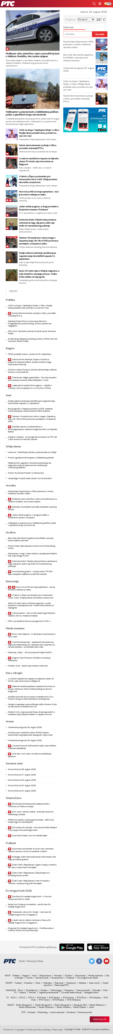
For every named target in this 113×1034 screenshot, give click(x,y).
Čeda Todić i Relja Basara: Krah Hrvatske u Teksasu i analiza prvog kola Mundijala (29, 882)
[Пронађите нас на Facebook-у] (99, 961)
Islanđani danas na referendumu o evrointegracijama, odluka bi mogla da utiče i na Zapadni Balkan (32, 429)
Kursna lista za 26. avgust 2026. (22, 780)
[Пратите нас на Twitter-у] (92, 961)
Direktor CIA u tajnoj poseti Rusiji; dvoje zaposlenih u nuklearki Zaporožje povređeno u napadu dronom (31, 713)
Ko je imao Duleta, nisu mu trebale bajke (29, 835)
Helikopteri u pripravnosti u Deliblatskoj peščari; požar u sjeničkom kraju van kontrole (32, 113)
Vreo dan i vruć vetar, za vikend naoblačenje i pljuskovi (30, 755)
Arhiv (91, 1007)
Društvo (11, 532)
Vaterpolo (71, 983)
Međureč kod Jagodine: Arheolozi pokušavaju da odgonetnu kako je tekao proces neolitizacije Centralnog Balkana (29, 465)
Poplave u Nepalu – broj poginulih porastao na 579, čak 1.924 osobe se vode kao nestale (32, 438)
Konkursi (71, 1012)
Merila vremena (15, 628)
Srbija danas (13, 446)
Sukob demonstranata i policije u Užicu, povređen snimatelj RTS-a (32, 314)
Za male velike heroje (71, 992)
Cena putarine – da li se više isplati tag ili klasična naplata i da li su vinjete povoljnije (31, 614)
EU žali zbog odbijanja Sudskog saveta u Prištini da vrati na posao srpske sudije (32, 340)
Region (10, 348)
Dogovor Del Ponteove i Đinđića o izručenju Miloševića (29, 659)
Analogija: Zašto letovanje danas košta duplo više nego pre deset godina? (32, 858)
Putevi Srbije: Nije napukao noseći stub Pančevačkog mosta (31, 547)
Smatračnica (13, 798)
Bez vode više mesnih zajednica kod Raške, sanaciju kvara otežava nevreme (31, 539)
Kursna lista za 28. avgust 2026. (22, 769)
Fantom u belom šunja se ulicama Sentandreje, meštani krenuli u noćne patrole (32, 370)
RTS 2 (22, 997)
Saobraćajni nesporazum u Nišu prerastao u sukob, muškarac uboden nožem (31, 492)
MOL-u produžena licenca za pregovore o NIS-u (29, 621)
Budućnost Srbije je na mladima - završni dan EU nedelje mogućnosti (29, 905)
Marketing (43, 1012)
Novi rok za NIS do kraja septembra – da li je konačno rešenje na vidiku (31, 588)
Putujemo (69, 990)
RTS (23, 1012)
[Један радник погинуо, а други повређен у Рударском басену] (12, 211)
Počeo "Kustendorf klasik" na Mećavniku (26, 473)
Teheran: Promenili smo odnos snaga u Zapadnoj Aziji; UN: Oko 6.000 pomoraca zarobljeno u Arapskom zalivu (38, 240)
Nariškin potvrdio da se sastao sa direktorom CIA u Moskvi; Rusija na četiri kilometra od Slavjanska (30, 698)
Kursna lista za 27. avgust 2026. (22, 774)
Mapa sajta (99, 1019)
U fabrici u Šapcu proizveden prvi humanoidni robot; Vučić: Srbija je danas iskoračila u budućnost (38, 179)
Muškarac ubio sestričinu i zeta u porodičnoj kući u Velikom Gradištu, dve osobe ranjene (32, 55)
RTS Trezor (44, 999)
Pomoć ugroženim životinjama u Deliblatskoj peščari (31, 457)
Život (20, 990)
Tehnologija (56, 990)
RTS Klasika (95, 997)
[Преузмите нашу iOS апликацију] (98, 947)
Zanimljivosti (32, 990)
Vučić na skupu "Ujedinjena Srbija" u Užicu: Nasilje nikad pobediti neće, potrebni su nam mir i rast (39, 133)
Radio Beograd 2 (43, 1005)
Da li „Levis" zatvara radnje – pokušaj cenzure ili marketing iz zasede (30, 813)
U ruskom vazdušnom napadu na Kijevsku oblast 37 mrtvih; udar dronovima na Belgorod (39, 161)
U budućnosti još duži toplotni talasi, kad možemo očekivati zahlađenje (32, 747)
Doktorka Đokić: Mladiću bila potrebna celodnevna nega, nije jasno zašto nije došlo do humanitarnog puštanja (37, 222)
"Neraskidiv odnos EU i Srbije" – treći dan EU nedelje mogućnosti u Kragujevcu (29, 913)
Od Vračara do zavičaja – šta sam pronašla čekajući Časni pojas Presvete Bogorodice (32, 828)
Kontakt (31, 1012)
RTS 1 (14, 997)
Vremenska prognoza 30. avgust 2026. (25, 727)
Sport (9, 983)
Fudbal (18, 983)
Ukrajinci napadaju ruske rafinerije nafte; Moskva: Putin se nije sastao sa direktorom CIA (32, 705)
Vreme (10, 721)
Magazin (11, 990)
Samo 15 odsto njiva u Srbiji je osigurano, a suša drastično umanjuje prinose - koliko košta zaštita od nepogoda (39, 273)
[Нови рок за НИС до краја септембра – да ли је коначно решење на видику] (12, 196)
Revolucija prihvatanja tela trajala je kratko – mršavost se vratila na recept (29, 805)
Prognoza (70, 19)
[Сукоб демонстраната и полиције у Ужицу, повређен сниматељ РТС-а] (12, 150)
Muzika (44, 990)
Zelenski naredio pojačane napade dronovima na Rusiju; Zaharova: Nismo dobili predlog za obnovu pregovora (31, 689)
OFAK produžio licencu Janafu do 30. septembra (29, 354)
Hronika (11, 485)
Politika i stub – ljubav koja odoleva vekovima (28, 666)
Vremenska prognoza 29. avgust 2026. (25, 740)
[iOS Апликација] (85, 119)
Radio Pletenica (97, 1005)
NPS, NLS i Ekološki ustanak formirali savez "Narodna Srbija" (32, 332)
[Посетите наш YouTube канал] (106, 961)
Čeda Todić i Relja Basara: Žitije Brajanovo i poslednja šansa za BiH (29, 874)
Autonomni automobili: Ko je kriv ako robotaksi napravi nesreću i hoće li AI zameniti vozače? (31, 850)
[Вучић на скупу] (12, 134)
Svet (8, 395)
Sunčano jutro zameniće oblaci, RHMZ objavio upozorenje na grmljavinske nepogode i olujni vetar (30, 733)
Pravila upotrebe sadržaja (38, 1029)
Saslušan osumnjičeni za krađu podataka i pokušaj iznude (32, 508)
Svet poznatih (83, 990)
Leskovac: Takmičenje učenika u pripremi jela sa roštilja (32, 452)
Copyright (19, 1029)
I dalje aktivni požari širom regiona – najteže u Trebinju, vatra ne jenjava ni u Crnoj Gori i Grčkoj (30, 386)
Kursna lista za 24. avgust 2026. (22, 790)
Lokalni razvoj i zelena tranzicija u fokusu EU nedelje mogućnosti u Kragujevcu (29, 921)
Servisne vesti (14, 763)
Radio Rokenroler (27, 1007)
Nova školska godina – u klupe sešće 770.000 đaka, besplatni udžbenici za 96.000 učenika (30, 572)
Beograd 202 (80, 1005)
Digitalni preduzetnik (48, 992)
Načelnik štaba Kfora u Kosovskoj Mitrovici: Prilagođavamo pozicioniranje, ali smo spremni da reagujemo (29, 323)
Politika (10, 300)
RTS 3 (31, 997)
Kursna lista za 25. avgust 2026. (22, 785)
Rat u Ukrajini (14, 673)
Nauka (23, 992)
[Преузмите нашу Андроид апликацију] (71, 947)
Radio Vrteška (63, 1007)
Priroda (32, 992)
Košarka (28, 983)
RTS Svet (41, 997)
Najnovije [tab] (68, 27)
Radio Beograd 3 (63, 1005)
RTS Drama (68, 997)
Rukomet (59, 983)
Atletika (82, 983)
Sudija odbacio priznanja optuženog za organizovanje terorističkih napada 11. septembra (37, 256)
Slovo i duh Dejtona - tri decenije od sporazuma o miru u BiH (32, 635)
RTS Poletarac (74, 999)
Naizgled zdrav (91, 992)
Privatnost (8, 1029)
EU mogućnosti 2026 (19, 890)
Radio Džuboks (46, 1007)
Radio (10, 1005)
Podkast (11, 843)
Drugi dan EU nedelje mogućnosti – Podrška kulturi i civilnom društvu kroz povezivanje (31, 929)
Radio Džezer (79, 1007)
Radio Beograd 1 (24, 1005)
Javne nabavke (57, 1012)
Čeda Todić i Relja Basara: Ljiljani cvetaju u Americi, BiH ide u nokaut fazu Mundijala (32, 866)
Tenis (37, 983)
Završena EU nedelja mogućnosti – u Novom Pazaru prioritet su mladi (29, 897)
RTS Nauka (54, 997)
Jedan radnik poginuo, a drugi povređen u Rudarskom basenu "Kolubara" (28, 516)
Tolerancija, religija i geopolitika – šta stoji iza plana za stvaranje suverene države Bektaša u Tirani (32, 378)
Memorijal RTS (62, 985)
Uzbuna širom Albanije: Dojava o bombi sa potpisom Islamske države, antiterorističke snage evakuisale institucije (29, 362)
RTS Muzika (58, 999)
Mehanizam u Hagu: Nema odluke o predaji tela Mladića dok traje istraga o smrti (32, 554)
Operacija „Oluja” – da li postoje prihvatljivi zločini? (30, 652)
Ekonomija (12, 581)
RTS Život (81, 997)
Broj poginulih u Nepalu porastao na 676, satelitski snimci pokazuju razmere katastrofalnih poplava (30, 410)
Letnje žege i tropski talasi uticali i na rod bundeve (30, 478)
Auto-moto (94, 983)
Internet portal (85, 1012)
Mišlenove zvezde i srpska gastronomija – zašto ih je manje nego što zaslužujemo (31, 821)
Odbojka (47, 983)
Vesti (8, 975)
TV (7, 997)
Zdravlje (96, 990)
